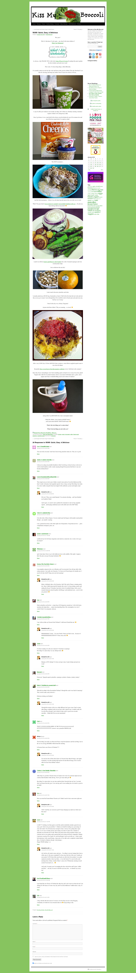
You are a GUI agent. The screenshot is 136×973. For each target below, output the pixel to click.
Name (34, 941)
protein (89, 207)
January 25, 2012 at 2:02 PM (43, 565)
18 (95, 164)
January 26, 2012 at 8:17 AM (47, 850)
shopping (98, 211)
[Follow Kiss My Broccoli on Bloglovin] (95, 50)
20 (100, 164)
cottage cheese (94, 193)
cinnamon (89, 191)
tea (100, 212)
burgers (59, 434)
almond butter (90, 186)
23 (91, 166)
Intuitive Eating (50, 24)
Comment (35, 923)
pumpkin (91, 209)
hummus (90, 198)
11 (95, 162)
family (89, 195)
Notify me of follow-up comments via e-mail (43, 963)
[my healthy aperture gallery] (95, 106)
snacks (93, 212)
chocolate (100, 190)
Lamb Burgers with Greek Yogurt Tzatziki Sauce (43, 29)
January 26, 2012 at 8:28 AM (47, 493)
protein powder (95, 207)
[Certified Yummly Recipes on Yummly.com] (95, 110)
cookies (89, 193)
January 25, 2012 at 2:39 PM (43, 601)
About (43, 24)
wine (98, 214)
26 (97, 166)
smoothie (89, 212)
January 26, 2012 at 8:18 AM (47, 806)
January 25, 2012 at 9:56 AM (43, 478)
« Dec (89, 169)
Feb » (102, 169)
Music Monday (64, 24)
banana (101, 186)
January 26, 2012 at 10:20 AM (43, 880)
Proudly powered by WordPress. (95, 969)
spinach (97, 212)
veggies (91, 213)
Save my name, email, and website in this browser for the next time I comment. (51, 956)
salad (90, 210)
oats (96, 200)
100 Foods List (72, 24)
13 (100, 162)
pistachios (35, 435)
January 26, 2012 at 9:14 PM (43, 897)
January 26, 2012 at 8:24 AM (47, 581)
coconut (93, 191)
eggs (100, 193)
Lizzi (38, 721)
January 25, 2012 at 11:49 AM (43, 535)
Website (34, 951)
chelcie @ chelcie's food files (44, 460)
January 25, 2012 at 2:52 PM (43, 645)
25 (95, 166)
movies (99, 198)
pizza (101, 205)
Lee (38, 793)
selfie (93, 211)
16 (91, 164)
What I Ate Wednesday (48, 434)
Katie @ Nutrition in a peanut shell (46, 685)
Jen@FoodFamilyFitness (43, 878)
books (99, 188)
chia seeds (67, 434)
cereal (63, 434)
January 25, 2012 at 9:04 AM (43, 448)
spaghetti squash (41, 435)
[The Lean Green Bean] (95, 125)
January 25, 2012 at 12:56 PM (43, 550)
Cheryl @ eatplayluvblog (43, 513)
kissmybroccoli (49, 34)
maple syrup (95, 198)
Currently (57, 24)
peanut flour (91, 205)
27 (100, 166)
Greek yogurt (76, 434)
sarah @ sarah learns (42, 533)
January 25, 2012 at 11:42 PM (43, 821)
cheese (94, 189)
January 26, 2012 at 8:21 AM (47, 658)
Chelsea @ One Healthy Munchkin (46, 770)
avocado (98, 186)
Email (34, 946)
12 (97, 162)
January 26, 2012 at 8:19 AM (47, 755)
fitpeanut (39, 672)
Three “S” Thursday (78, 29)
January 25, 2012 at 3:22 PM (43, 687)
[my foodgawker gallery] (96, 100)
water (95, 214)
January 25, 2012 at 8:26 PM (43, 772)
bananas (90, 188)
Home (34, 24)
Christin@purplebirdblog (44, 617)
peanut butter (93, 204)
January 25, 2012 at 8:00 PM (43, 738)
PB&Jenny (40, 549)
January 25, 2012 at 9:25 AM (43, 461)
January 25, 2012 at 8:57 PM (43, 795)
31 (93, 168)
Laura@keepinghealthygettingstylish (46, 477)
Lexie (38, 820)
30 (91, 168)
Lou (38, 600)
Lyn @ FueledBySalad (43, 446)
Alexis (38, 643)
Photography (96, 205)
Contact (79, 24)
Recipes (39, 24)
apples (94, 186)
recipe (96, 208)
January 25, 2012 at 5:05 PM (43, 723)
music (90, 200)
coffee (71, 434)
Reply (38, 454)
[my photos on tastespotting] (95, 103)
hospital (100, 197)
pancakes (92, 201)
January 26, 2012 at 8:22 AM (47, 630)
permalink (53, 435)
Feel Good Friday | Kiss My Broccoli (45, 910)
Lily (38, 895)
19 (97, 164)
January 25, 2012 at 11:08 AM (43, 514)
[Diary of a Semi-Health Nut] (95, 143)
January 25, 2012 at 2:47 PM (43, 619)
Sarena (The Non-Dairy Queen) (45, 564)
